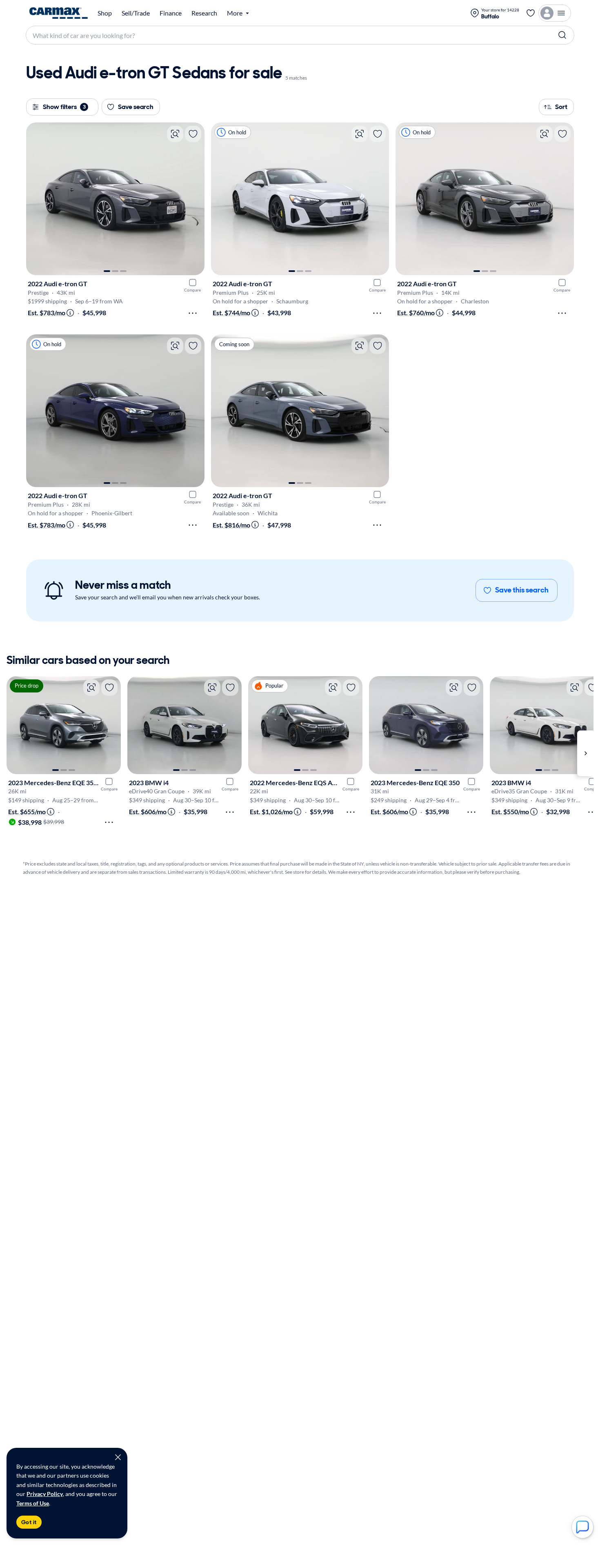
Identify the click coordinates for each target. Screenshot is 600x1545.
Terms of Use (32, 1503)
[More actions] (192, 313)
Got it (29, 1522)
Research (204, 13)
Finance (171, 13)
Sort (561, 106)
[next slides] (585, 753)
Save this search (522, 590)
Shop (105, 13)
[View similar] (175, 134)
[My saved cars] (530, 13)
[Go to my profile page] (555, 13)
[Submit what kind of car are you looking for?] (562, 35)
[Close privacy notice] (118, 1457)
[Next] (194, 199)
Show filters (64, 106)
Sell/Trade (136, 13)
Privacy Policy (45, 1493)
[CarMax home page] (58, 13)
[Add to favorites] (193, 134)
